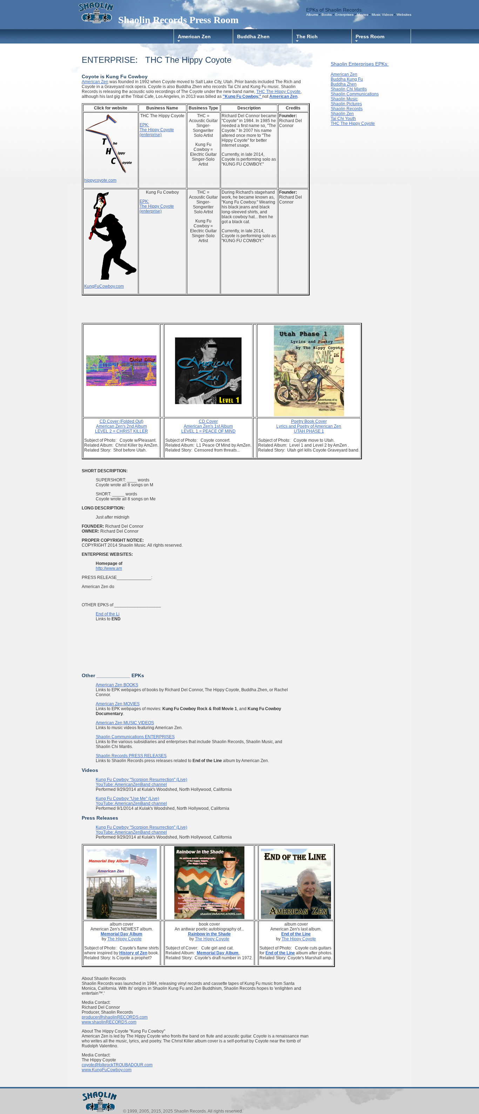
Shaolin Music (344, 98)
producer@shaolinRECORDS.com (115, 1017)
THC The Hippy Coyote (278, 91)
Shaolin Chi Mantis (349, 89)
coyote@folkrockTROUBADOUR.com (117, 1064)
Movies (363, 14)
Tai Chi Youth (343, 118)
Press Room (370, 36)
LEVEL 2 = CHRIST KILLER (121, 431)
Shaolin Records (347, 108)
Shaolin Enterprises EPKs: (360, 64)
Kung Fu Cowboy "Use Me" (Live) (127, 798)
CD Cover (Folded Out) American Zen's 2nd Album (121, 424)
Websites (404, 14)
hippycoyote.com (100, 180)
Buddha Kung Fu (347, 79)
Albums (312, 14)
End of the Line (280, 952)
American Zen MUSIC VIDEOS (125, 722)
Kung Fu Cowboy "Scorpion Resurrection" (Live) (141, 779)
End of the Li (108, 614)
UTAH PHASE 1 (308, 426)
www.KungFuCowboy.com (106, 1069)
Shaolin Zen (342, 113)
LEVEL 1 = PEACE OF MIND (208, 426)
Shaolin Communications (355, 94)
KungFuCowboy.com (104, 286)
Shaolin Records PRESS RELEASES (131, 755)
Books (327, 14)
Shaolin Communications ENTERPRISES (135, 736)
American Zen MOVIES (118, 703)
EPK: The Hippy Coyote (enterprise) (157, 129)
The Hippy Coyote (124, 938)
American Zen (194, 36)
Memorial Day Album (217, 952)
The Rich (307, 36)
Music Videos (382, 14)
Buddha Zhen (253, 36)
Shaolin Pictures (346, 103)
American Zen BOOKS (117, 684)
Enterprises (344, 14)
